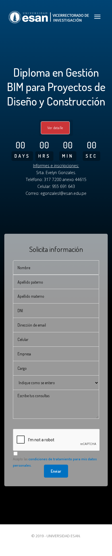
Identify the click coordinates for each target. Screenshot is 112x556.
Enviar (56, 471)
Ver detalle (55, 127)
